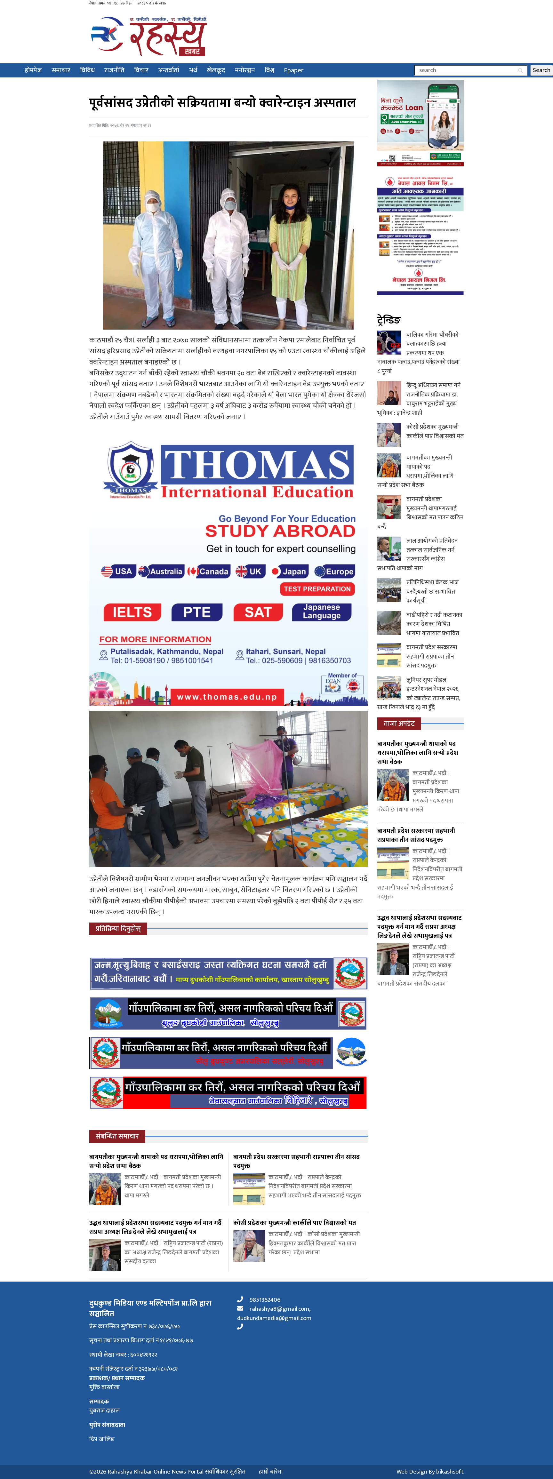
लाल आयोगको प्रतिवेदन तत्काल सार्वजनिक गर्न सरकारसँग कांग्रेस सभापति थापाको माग (417, 554)
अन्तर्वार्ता (168, 70)
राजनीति (114, 70)
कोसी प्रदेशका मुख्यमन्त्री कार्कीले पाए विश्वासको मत (435, 431)
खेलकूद (216, 70)
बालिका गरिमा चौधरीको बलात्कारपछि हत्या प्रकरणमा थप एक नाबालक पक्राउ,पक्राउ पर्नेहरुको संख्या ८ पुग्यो (418, 353)
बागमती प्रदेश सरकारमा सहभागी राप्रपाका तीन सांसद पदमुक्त (431, 657)
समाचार (61, 70)
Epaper (294, 70)
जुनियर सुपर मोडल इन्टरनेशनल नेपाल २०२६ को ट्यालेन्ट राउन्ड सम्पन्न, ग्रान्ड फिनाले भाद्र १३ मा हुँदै (418, 694)
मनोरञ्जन (245, 70)
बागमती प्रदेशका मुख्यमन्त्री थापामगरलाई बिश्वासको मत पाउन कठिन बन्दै (420, 513)
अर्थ (193, 70)
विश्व (269, 70)
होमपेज (33, 70)
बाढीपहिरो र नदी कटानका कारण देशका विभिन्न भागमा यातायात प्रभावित (434, 624)
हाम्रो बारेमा (271, 1472)
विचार (141, 70)
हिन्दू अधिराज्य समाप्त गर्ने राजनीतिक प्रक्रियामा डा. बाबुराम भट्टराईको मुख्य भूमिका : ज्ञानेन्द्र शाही (419, 399)
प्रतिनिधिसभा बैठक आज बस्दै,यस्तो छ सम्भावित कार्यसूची (432, 592)
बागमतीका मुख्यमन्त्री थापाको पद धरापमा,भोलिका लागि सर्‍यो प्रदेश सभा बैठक (415, 471)
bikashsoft (450, 1472)
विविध (87, 70)
